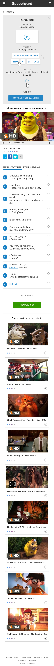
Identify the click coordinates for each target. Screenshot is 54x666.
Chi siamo (22, 660)
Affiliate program (12, 657)
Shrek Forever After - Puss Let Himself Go (26, 420)
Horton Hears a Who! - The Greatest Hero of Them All (27, 563)
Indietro (10, 12)
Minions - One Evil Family (19, 384)
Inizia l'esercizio (27, 305)
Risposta (32, 660)
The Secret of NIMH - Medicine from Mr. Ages (27, 527)
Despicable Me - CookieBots (20, 598)
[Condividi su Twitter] (15, 156)
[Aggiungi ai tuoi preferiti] (5, 156)
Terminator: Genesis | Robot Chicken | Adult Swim (27, 491)
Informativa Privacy (41, 657)
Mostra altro (27, 295)
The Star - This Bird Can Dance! (22, 348)
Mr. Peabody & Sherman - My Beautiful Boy (27, 634)
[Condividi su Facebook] (10, 156)
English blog (26, 657)
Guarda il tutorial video (26, 98)
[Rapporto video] (20, 156)
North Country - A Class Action (21, 456)
